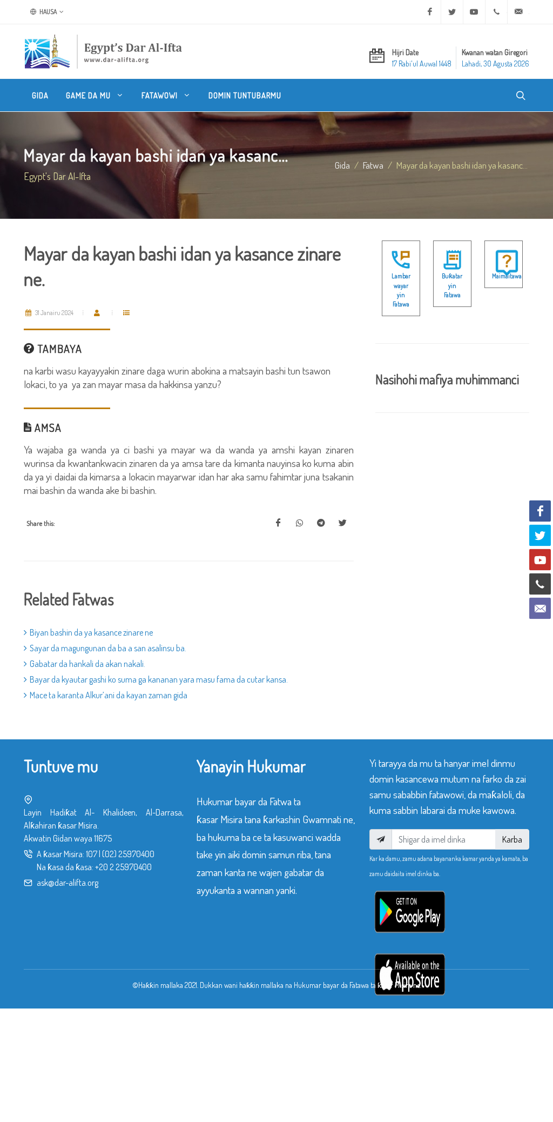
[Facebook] (430, 12)
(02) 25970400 (128, 854)
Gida (342, 165)
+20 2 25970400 (123, 866)
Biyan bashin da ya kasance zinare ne (91, 632)
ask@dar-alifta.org (67, 882)
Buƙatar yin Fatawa (452, 285)
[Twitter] (452, 12)
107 (91, 854)
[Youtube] (474, 12)
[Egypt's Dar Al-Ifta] (103, 51)
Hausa (47, 12)
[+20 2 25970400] (496, 12)
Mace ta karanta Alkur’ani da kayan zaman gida (108, 695)
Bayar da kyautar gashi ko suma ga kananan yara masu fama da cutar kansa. (159, 679)
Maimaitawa (507, 276)
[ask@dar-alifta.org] (518, 12)
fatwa (373, 165)
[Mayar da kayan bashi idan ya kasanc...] (278, 523)
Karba (512, 839)
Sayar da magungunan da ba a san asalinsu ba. (108, 648)
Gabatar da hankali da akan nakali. (87, 663)
